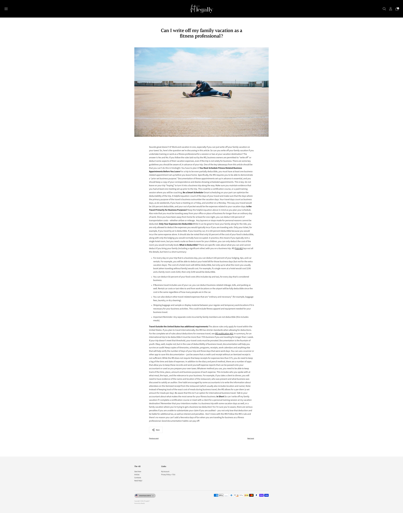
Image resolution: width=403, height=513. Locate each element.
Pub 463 (239, 248)
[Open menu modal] (6, 9)
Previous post (154, 438)
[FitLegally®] (201, 8)
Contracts (137, 477)
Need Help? (138, 480)
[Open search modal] (384, 9)
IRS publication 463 (224, 333)
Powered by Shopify (139, 503)
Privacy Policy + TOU (168, 474)
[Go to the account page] (391, 9)
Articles (136, 474)
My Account (165, 471)
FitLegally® (147, 501)
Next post (250, 438)
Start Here (137, 471)
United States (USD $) (145, 495)
